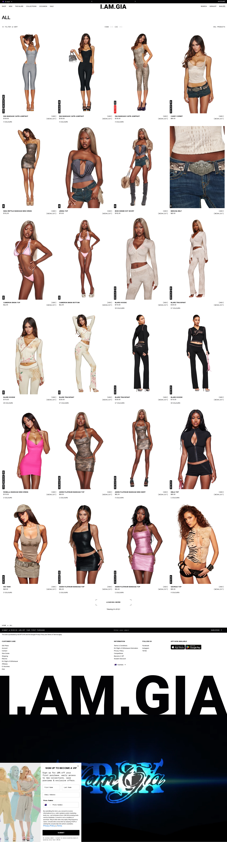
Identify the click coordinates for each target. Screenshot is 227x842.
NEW (10, 6)
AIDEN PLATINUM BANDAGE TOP (71, 492)
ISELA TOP (175, 492)
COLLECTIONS (31, 6)
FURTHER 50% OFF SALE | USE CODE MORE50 (113, 2)
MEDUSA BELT (176, 211)
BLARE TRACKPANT (178, 302)
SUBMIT (61, 833)
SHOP (4, 6)
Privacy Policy (49, 826)
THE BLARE (19, 6)
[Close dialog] (78, 766)
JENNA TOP (63, 211)
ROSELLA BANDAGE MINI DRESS (15, 492)
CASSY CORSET (177, 116)
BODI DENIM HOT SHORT (124, 211)
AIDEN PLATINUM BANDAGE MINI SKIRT (130, 492)
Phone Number (48, 800)
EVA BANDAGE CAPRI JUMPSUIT (15, 116)
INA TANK (7, 587)
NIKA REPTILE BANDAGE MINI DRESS (17, 211)
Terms (59, 826)
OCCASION (43, 6)
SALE (52, 6)
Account (221, 1)
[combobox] (47, 804)
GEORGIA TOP (176, 587)
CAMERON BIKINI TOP (11, 302)
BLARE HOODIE (121, 302)
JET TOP (6, 681)
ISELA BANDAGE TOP (179, 776)
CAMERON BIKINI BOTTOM (69, 302)
